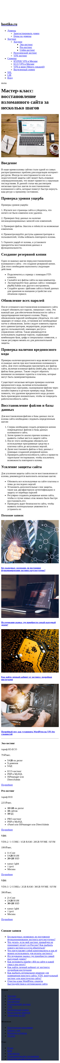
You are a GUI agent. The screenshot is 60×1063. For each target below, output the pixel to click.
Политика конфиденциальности (24, 1059)
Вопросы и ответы (17, 1033)
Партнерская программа (20, 1027)
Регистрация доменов (18, 1012)
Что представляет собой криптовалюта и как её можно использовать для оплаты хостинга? (32, 952)
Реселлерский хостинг (25, 53)
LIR (9, 75)
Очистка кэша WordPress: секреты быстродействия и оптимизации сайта (27, 982)
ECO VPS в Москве (24, 64)
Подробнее (7, 785)
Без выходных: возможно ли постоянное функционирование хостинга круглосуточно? (23, 569)
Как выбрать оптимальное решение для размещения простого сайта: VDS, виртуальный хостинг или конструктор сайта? (32, 975)
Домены (11, 30)
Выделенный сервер (24, 69)
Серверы (12, 58)
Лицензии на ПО (16, 1015)
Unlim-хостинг (27, 50)
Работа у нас (13, 1030)
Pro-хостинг (26, 47)
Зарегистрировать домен (26, 33)
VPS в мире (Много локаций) (29, 66)
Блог (9, 1050)
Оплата (11, 1036)
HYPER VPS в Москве (26, 61)
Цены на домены (22, 36)
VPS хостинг (20, 55)
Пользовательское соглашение (23, 1056)
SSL (9, 72)
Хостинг (11, 39)
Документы (13, 1053)
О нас (10, 1048)
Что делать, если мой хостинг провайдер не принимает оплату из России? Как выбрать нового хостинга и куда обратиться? (30, 945)
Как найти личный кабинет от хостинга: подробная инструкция (28, 968)
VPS (9, 1007)
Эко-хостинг (26, 44)
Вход (10, 78)
